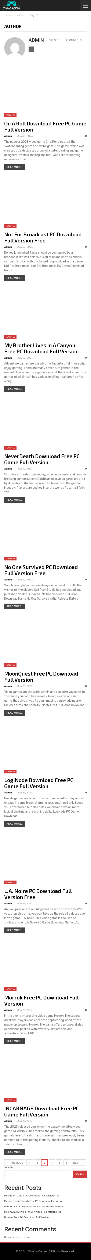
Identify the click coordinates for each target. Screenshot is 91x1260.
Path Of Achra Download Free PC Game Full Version (33, 1206)
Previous (16, 1162)
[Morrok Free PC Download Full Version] (45, 964)
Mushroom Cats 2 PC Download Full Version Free (31, 1195)
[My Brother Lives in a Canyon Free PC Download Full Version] (45, 312)
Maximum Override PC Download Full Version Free (32, 1212)
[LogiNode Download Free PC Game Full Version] (45, 747)
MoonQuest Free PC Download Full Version (41, 676)
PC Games (10, 115)
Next (76, 1162)
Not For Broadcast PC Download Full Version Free (43, 237)
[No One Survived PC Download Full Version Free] (45, 534)
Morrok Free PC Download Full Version (41, 1000)
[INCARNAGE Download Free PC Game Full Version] (45, 1075)
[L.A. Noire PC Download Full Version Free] (45, 858)
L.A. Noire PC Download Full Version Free (38, 894)
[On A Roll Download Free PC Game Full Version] (45, 90)
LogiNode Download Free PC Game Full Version (38, 783)
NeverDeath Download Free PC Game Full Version (42, 459)
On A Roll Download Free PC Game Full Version (45, 126)
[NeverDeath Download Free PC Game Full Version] (45, 423)
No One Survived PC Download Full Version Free (41, 570)
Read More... (15, 167)
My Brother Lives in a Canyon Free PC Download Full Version (41, 348)
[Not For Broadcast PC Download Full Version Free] (45, 201)
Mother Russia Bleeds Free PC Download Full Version (34, 1201)
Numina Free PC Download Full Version (26, 1217)
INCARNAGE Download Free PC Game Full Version (41, 1111)
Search (8, 1167)
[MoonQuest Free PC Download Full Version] (45, 641)
